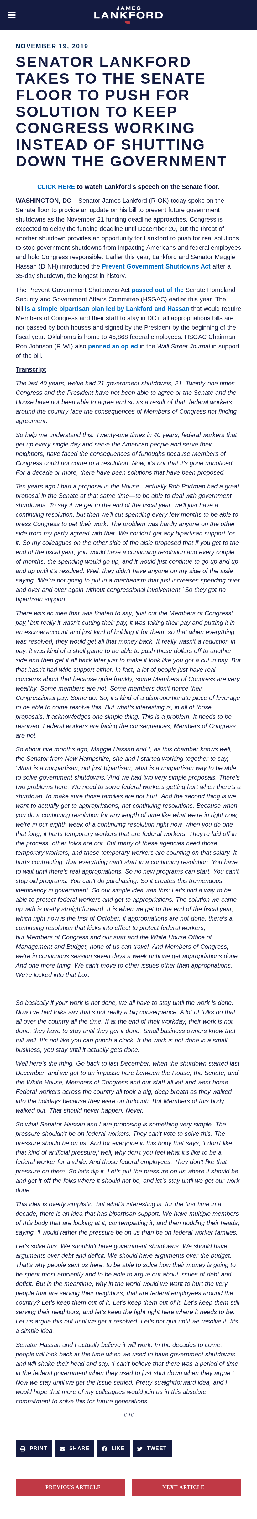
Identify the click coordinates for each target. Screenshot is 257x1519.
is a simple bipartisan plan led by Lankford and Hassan (107, 308)
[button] (11, 15)
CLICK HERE (56, 186)
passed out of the (158, 289)
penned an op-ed (113, 346)
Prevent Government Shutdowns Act (156, 266)
